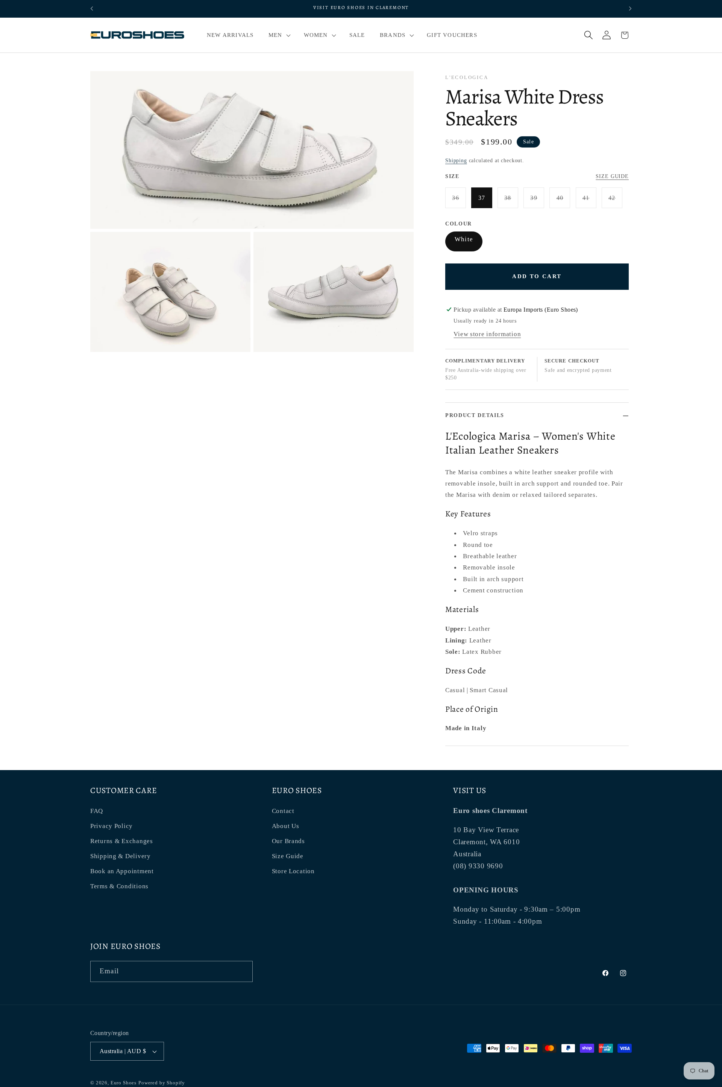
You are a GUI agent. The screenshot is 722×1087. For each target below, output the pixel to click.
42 (615, 201)
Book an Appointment (122, 871)
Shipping (456, 160)
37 (481, 198)
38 (511, 201)
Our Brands (288, 841)
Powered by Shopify (161, 1082)
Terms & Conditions (119, 886)
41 (589, 201)
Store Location (293, 871)
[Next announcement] (630, 8)
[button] (278, 35)
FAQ (96, 810)
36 (459, 201)
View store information (487, 334)
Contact (283, 810)
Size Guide (612, 176)
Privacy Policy (111, 826)
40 (563, 201)
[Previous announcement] (91, 8)
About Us (285, 826)
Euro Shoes (124, 1082)
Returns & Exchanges (121, 841)
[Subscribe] (242, 971)
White (464, 239)
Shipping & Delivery (120, 856)
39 (537, 201)
